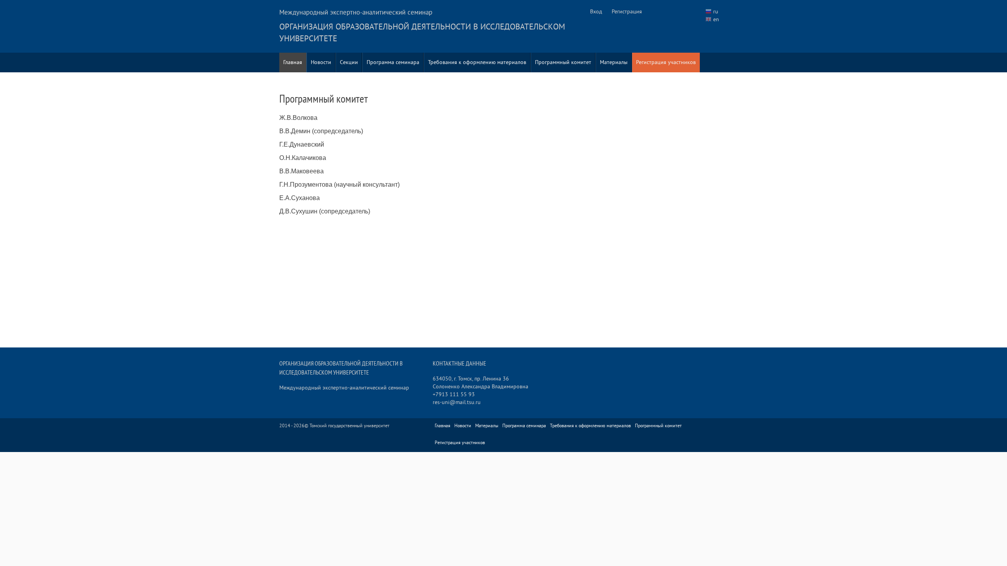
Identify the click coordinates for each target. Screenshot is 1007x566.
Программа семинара (393, 62)
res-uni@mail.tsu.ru (457, 402)
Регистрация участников (666, 62)
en (716, 19)
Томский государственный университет (349, 425)
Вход (596, 12)
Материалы (613, 62)
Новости (321, 62)
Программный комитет (563, 62)
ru (715, 12)
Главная (292, 62)
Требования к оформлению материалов (477, 62)
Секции (349, 62)
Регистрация (627, 12)
